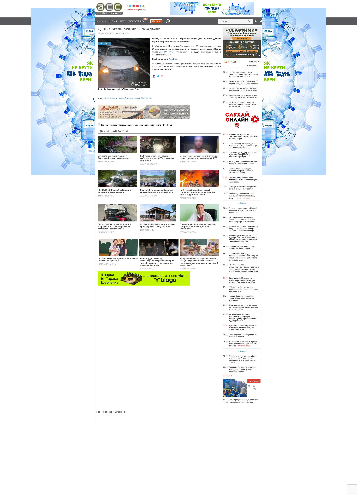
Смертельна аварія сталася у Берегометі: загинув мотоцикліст (114, 157)
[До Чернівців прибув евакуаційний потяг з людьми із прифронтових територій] (235, 388)
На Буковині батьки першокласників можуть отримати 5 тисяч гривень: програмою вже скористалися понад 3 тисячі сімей (199, 261)
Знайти (249, 21)
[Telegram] (140, 6)
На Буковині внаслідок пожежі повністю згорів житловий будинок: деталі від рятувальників (198, 192)
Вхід (257, 21)
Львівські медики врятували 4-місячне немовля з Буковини (118, 259)
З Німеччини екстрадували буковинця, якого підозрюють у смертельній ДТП (199, 157)
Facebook (173, 59)
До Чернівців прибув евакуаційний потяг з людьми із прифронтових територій (240, 400)
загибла (149, 98)
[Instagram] (133, 6)
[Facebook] (127, 6)
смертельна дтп (110, 98)
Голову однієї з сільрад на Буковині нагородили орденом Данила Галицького (198, 226)
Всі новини (227, 375)
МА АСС (168, 52)
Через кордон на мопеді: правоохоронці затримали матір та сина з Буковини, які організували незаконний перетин (156, 261)
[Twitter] (130, 6)
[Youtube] (137, 6)
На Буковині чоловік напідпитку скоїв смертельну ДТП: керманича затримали (157, 158)
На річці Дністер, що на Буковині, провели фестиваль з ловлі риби (156, 191)
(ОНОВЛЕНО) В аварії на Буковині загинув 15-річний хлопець (114, 191)
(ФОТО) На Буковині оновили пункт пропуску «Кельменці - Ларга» (157, 225)
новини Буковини (126, 98)
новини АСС (139, 98)
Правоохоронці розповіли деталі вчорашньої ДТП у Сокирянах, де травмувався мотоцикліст (114, 226)
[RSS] (143, 6)
